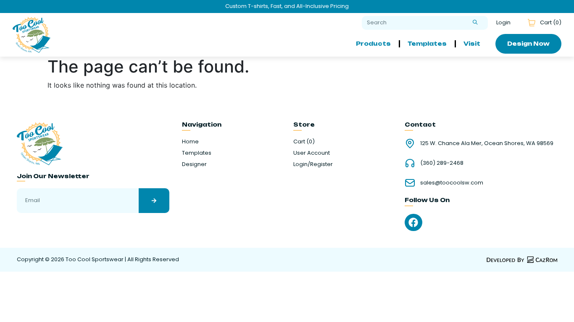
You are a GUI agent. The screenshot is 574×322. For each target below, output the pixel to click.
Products (373, 43)
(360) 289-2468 (441, 163)
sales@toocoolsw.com (451, 183)
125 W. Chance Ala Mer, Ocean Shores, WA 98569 (486, 143)
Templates (427, 43)
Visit (471, 43)
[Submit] (475, 23)
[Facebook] (413, 222)
